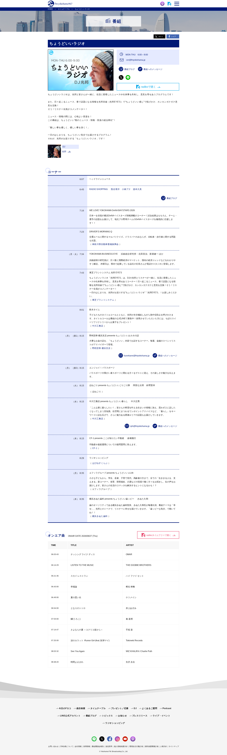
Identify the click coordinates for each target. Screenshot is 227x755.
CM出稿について (66, 746)
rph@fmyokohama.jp (139, 426)
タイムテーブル (98, 708)
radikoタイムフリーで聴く (158, 535)
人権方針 (163, 746)
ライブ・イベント (161, 716)
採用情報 (86, 746)
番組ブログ (129, 69)
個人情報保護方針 (121, 746)
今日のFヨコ (65, 708)
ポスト (160, 37)
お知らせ (122, 716)
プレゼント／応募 (119, 708)
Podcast (166, 708)
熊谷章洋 (115, 189)
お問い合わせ (53, 746)
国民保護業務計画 (151, 746)
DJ (135, 708)
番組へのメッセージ (152, 69)
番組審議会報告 (98, 746)
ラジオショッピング (115, 723)
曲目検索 (80, 708)
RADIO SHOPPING (98, 189)
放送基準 (108, 746)
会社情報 (78, 746)
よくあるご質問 (149, 708)
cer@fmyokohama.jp (135, 60)
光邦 (64, 151)
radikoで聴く (148, 86)
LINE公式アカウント (70, 716)
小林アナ (126, 189)
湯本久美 (137, 189)
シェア (173, 36)
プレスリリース (139, 716)
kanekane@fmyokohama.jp (136, 356)
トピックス (107, 716)
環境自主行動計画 (136, 746)
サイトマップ (174, 746)
